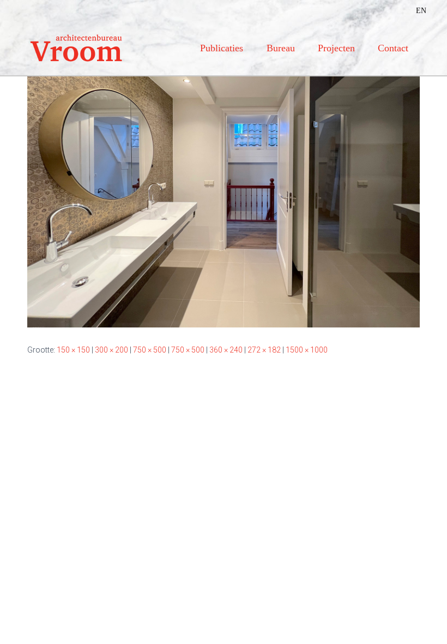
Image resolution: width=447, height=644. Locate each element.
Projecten (336, 48)
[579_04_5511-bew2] (223, 196)
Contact (393, 48)
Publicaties (221, 48)
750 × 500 (149, 349)
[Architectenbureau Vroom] (76, 48)
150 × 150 (73, 349)
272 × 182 (264, 349)
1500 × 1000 (307, 349)
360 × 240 (226, 349)
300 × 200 (111, 349)
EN (421, 11)
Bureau (281, 48)
